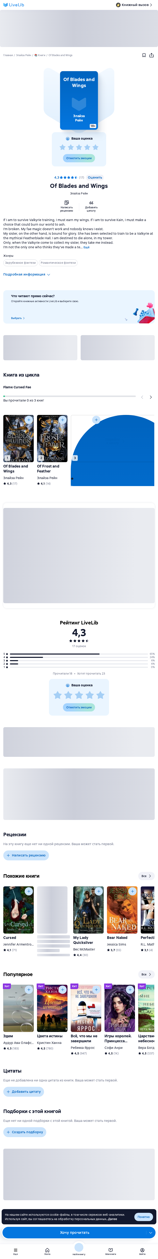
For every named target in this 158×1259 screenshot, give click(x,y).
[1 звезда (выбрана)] (61, 177)
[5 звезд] (95, 147)
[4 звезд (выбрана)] (72, 177)
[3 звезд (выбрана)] (68, 177)
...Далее (111, 1219)
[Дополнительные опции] (151, 1232)
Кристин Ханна (49, 1043)
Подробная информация (24, 274)
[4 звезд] (87, 147)
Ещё (86, 247)
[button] (79, 100)
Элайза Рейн (79, 193)
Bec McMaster (84, 949)
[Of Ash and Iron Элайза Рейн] (86, 438)
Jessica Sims (116, 944)
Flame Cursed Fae (17, 387)
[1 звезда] (62, 147)
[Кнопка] (142, 397)
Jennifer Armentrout (19, 944)
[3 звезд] (79, 147)
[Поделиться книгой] (151, 55)
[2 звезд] (70, 147)
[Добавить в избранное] (144, 55)
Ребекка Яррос (83, 1048)
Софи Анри (114, 1048)
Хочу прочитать (74, 1232)
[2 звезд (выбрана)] (65, 177)
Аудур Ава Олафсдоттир (23, 1043)
